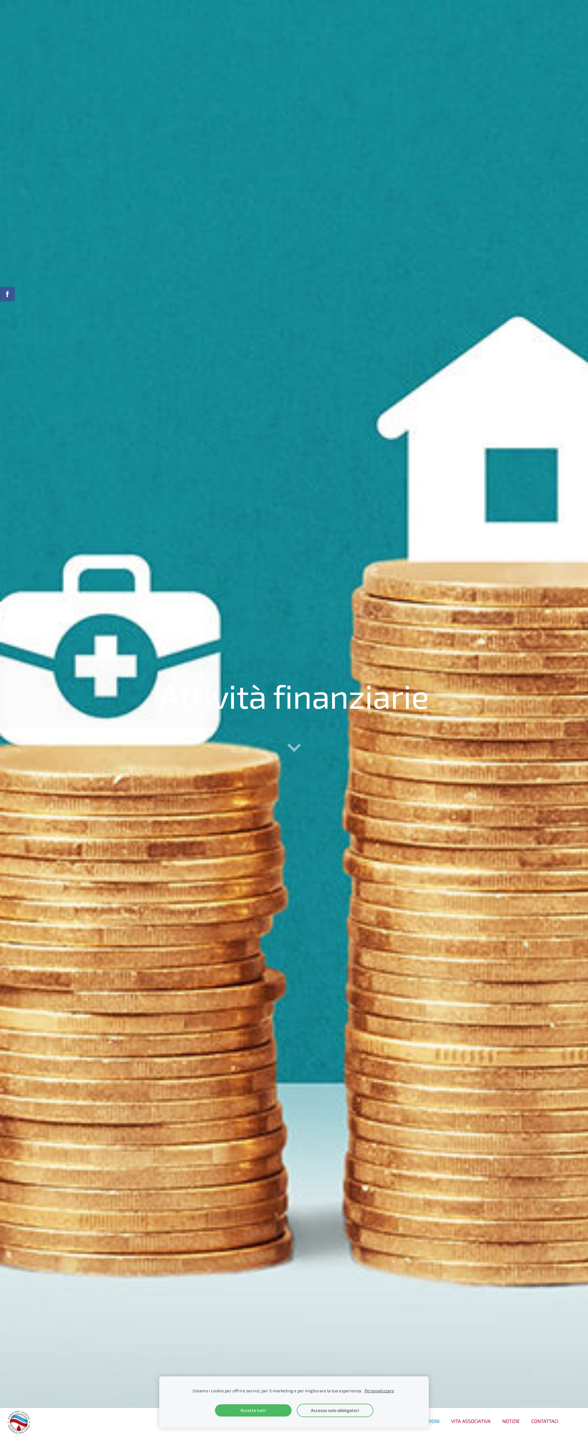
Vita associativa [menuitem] (471, 1421)
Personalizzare (379, 1390)
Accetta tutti (253, 1410)
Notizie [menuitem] (511, 1421)
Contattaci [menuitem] (544, 1421)
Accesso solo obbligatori (335, 1410)
